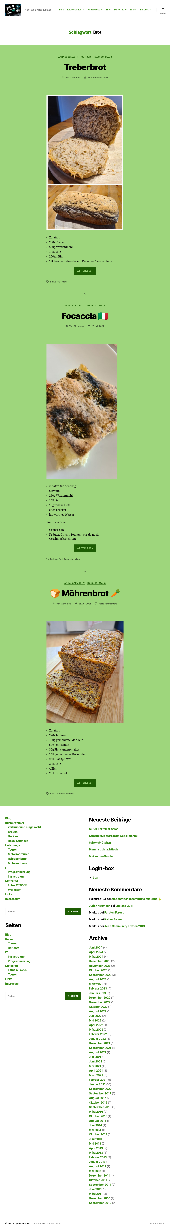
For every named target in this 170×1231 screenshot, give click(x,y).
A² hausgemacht (68, 57)
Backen (13, 836)
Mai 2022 (95, 1020)
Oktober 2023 (98, 970)
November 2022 (99, 1002)
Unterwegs (94, 9)
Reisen (9, 939)
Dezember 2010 (99, 1198)
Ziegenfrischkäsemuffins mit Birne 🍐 (136, 899)
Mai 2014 (95, 1130)
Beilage (54, 559)
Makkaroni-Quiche (101, 856)
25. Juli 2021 (85, 603)
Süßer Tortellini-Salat (103, 829)
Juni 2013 (95, 1139)
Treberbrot (85, 67)
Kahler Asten (113, 919)
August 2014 (97, 1120)
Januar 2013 (97, 1161)
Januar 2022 (97, 1038)
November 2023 (99, 965)
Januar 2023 (97, 993)
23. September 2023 (98, 77)
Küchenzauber (74, 9)
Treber (64, 281)
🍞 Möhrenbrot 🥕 (85, 593)
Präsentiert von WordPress (47, 1223)
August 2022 (97, 1011)
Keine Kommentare (108, 603)
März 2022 (96, 1029)
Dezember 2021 (99, 1043)
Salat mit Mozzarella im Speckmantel (113, 835)
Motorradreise (17, 863)
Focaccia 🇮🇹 (85, 316)
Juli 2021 (95, 1057)
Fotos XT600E (17, 885)
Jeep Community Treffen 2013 (124, 926)
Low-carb (60, 793)
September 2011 (100, 1184)
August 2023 (97, 979)
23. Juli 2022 (98, 326)
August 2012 (97, 1166)
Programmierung (19, 872)
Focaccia (68, 559)
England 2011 (124, 905)
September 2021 (100, 1048)
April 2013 (96, 1148)
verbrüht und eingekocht (24, 827)
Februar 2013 (98, 1157)
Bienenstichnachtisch (103, 849)
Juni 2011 (95, 1189)
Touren (12, 849)
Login (96, 877)
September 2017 (100, 1093)
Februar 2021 (98, 1079)
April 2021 (96, 1070)
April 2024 (96, 952)
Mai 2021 (95, 1066)
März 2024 (96, 956)
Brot (57, 281)
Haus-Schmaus (103, 57)
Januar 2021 (97, 1084)
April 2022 (96, 1025)
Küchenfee (75, 77)
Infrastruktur (16, 876)
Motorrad (119, 9)
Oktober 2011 (98, 1180)
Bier (52, 281)
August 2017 (97, 1098)
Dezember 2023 (99, 961)
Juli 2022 (95, 1016)
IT (107, 9)
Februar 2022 (98, 1034)
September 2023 (100, 975)
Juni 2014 (95, 1125)
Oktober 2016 (98, 1102)
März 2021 (96, 1075)
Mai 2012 (95, 1171)
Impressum (145, 9)
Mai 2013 (95, 1143)
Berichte (13, 948)
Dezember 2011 (99, 1175)
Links (133, 9)
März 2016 (96, 1111)
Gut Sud (86, 57)
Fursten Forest (114, 912)
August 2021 (97, 1052)
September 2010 (100, 1203)
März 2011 (96, 1193)
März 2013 (96, 1152)
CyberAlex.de (22, 1223)
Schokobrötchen (100, 842)
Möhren (70, 793)
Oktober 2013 (98, 1134)
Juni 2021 (95, 1061)
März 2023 (96, 984)
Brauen (12, 831)
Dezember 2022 (99, 997)
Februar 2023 (98, 988)
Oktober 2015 (98, 1116)
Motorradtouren (18, 854)
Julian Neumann (99, 905)
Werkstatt (14, 889)
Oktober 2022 (98, 1006)
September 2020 (100, 1088)
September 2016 (100, 1107)
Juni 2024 (95, 947)
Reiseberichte (17, 858)
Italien (77, 559)
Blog (61, 9)
